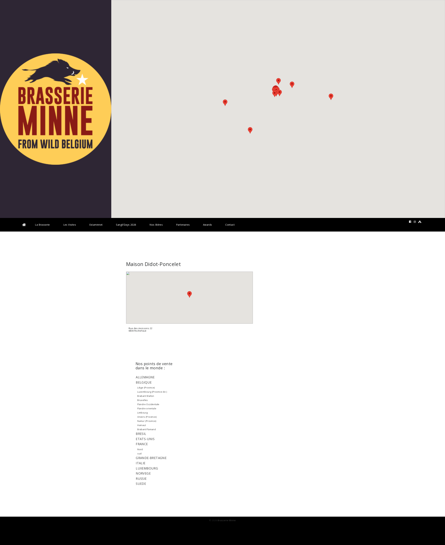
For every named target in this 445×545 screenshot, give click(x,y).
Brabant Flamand (146, 429)
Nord (140, 449)
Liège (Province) (146, 387)
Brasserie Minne (227, 520)
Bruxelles (142, 400)
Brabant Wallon (145, 395)
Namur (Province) (146, 421)
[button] (274, 94)
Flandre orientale (146, 408)
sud (139, 453)
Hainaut (141, 425)
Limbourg (142, 412)
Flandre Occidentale (148, 404)
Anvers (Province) (147, 416)
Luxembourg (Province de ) (152, 391)
